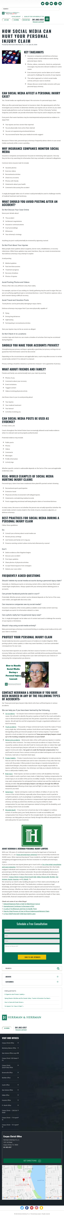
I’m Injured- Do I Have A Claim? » (14, 1006)
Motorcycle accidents (12, 740)
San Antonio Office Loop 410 (10, 1053)
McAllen (52, 877)
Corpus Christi (13, 877)
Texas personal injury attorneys (26, 855)
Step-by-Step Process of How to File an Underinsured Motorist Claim (26, 911)
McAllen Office (6, 1078)
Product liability (10, 758)
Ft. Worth (25, 879)
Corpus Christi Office (8, 1043)
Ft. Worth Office (6, 1105)
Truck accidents (10, 727)
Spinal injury (9, 792)
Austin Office (6, 1085)
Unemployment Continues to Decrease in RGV (19, 906)
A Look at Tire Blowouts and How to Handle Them (20, 909)
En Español (16, 20)
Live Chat (6, 20)
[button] (32, 976)
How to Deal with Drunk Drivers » (14, 1002)
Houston (16, 879)
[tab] (32, 976)
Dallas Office (5, 1095)
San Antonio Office (7, 1090)
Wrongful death (10, 810)
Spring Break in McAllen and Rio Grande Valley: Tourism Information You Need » (28, 998)
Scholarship (16, 16)
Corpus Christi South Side (27, 877)
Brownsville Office (7, 1072)
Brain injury (9, 774)
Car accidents (10, 714)
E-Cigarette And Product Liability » (15, 994)
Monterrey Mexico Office (9, 1048)
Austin (10, 879)
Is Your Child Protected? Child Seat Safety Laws (20, 914)
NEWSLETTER (34, 16)
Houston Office (6, 1100)
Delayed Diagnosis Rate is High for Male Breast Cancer (22, 904)
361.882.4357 (38, 19)
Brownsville (45, 877)
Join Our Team (26, 20)
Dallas (39, 877)
